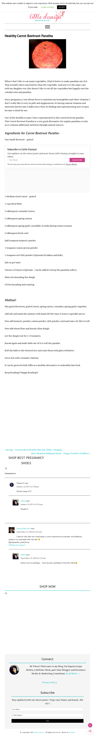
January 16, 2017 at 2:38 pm (28, 486)
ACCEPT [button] (62, 7)
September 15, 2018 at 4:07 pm (29, 532)
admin (23, 501)
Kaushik (72, 732)
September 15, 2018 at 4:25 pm (33, 558)
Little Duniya (47, 13)
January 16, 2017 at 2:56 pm (32, 504)
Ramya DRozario (23, 528)
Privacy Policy (49, 682)
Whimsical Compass (17, 545)
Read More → (73, 673)
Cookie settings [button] (47, 7)
